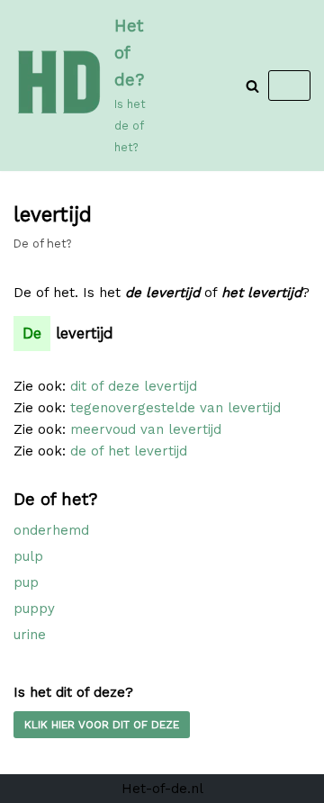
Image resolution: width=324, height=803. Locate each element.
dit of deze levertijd (133, 386)
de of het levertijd (128, 451)
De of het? (42, 243)
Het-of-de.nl (162, 788)
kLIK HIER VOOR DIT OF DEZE (101, 724)
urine (30, 635)
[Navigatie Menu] (289, 85)
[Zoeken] (252, 86)
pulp (28, 556)
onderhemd (51, 530)
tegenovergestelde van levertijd (175, 408)
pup (26, 582)
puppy (34, 608)
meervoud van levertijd (145, 429)
